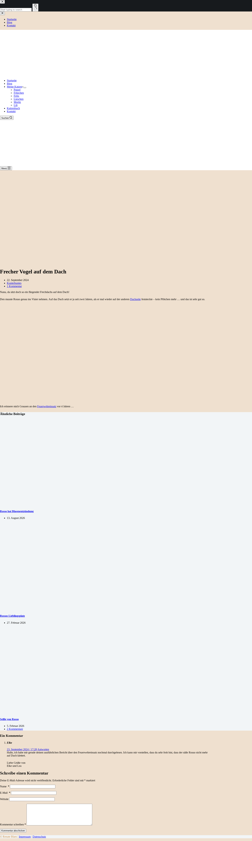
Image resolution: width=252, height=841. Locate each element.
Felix (16, 95)
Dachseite (135, 299)
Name (4, 786)
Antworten (43, 749)
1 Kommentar (14, 286)
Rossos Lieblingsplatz (12, 615)
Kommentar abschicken (13, 830)
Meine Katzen (14, 86)
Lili (15, 105)
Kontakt (11, 111)
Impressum (25, 836)
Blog (9, 83)
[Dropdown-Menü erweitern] (24, 87)
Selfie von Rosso (9, 719)
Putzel (17, 89)
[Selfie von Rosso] (66, 712)
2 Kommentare (15, 729)
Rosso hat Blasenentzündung (17, 511)
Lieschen (18, 99)
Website (4, 799)
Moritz (17, 102)
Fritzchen (19, 92)
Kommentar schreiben (13, 824)
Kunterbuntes (14, 283)
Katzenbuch (13, 108)
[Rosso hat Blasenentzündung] (66, 504)
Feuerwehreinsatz (46, 406)
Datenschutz (39, 836)
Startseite (12, 80)
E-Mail (5, 792)
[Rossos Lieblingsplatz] (66, 609)
